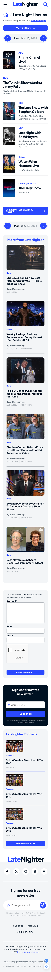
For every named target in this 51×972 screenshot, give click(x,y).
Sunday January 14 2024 (7, 38)
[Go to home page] (8, 14)
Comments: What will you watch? (19, 210)
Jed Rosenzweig (16, 289)
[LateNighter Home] (25, 4)
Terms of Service (30, 915)
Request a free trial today (28, 952)
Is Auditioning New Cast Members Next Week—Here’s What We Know (24, 280)
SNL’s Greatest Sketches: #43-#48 (25, 829)
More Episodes (24, 843)
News (9, 273)
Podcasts (9, 755)
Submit (43, 903)
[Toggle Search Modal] (45, 4)
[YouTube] (44, 871)
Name (10, 626)
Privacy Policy (29, 722)
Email (10, 635)
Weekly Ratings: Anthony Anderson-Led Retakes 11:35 (24, 337)
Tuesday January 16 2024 (43, 38)
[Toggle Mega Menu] (5, 4)
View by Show (23, 27)
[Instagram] (25, 871)
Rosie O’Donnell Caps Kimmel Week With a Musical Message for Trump (24, 393)
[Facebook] (7, 871)
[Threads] (35, 871)
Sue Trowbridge (38, 20)
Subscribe (25, 713)
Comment (12, 601)
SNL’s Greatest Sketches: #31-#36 (24, 761)
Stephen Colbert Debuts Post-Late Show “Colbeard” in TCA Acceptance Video (25, 450)
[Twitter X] (16, 871)
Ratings (10, 329)
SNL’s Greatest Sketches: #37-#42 (24, 795)
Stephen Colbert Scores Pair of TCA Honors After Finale (25, 506)
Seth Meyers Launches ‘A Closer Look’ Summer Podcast (25, 561)
